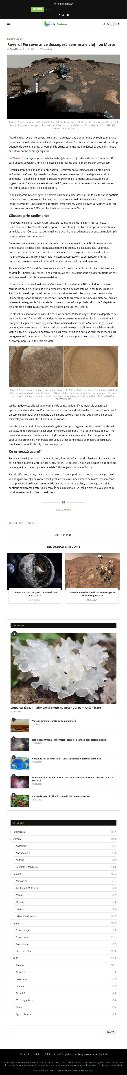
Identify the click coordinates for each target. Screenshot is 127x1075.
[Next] (49, 9)
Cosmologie (66, 944)
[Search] (103, 23)
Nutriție (66, 859)
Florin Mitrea (15, 49)
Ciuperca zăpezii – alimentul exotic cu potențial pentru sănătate (56, 707)
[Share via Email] (70, 535)
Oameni (64, 838)
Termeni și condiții (29, 1054)
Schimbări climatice (66, 915)
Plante (66, 1007)
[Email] (68, 14)
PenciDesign (88, 1071)
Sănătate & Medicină (66, 866)
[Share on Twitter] (64, 535)
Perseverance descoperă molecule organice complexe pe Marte (92, 594)
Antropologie (66, 852)
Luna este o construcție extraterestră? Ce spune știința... (35, 594)
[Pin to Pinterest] (67, 535)
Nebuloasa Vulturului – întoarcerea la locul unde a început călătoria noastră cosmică (72, 779)
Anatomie (66, 845)
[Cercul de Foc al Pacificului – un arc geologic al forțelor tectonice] (20, 763)
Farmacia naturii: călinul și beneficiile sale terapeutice (61, 796)
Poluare (66, 908)
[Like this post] (57, 535)
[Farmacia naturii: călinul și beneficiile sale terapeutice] (20, 801)
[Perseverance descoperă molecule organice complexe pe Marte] (92, 571)
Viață (64, 958)
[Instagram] (63, 14)
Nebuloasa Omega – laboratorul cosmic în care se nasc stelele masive (69, 739)
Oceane (66, 901)
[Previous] (46, 9)
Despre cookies (86, 1054)
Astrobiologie (66, 929)
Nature (67, 509)
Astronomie (66, 937)
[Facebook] (59, 14)
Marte (69, 142)
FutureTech (64, 831)
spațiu (31, 523)
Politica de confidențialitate (59, 1054)
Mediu (66, 894)
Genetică (66, 993)
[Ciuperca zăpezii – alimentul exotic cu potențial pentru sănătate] (63, 668)
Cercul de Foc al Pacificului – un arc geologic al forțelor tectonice (66, 758)
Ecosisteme (66, 979)
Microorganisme (66, 1000)
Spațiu (64, 922)
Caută (110, 1031)
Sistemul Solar (66, 951)
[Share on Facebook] (60, 535)
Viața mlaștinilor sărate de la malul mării (54, 720)
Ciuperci (66, 972)
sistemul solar (16, 523)
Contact (103, 1054)
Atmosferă (66, 880)
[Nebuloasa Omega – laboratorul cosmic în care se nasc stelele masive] (20, 744)
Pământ (17, 158)
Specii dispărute (66, 1014)
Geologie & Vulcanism (66, 887)
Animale (66, 965)
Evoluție (66, 986)
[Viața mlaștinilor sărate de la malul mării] (20, 725)
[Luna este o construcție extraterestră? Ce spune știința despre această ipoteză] (34, 571)
